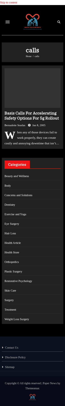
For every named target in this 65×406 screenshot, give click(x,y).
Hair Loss (10, 233)
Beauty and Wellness (17, 176)
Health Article (13, 242)
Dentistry (10, 204)
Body (8, 185)
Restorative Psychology (18, 281)
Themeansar (32, 388)
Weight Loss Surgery (17, 319)
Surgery (9, 300)
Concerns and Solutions (18, 195)
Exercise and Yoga (15, 214)
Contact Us (11, 347)
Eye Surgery (12, 223)
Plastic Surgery (13, 271)
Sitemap (9, 367)
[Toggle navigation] (8, 22)
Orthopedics (12, 261)
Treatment (10, 309)
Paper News (50, 383)
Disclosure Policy (15, 357)
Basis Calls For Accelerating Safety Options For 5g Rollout (32, 115)
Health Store (12, 252)
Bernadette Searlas (15, 125)
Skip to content (8, 2)
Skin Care (10, 290)
